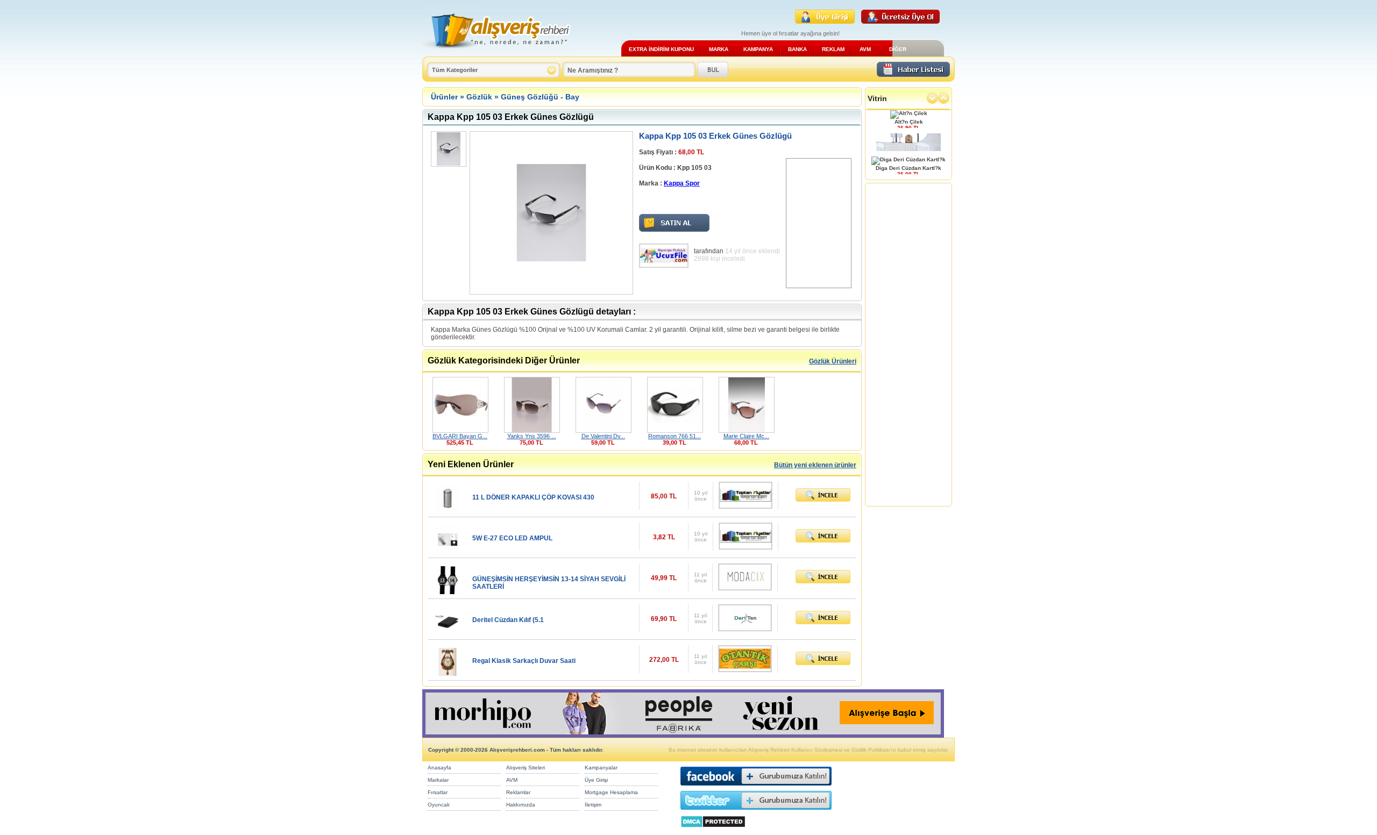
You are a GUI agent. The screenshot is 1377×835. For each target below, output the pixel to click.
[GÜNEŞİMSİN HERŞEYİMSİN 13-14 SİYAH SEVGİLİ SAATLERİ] (448, 591)
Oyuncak (439, 805)
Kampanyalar (601, 767)
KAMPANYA (758, 49)
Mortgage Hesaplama (611, 792)
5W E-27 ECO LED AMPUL (512, 538)
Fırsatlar (438, 792)
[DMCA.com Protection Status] (713, 830)
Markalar (438, 780)
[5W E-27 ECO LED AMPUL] (448, 550)
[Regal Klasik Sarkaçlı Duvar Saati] (448, 672)
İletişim (593, 805)
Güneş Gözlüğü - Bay (540, 96)
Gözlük (479, 96)
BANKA (797, 49)
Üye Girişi (596, 780)
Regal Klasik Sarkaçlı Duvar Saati (524, 661)
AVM (865, 49)
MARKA (718, 49)
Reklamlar (518, 792)
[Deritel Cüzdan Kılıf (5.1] (448, 632)
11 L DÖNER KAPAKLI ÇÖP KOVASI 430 (533, 497)
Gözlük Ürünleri (832, 361)
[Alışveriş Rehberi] (496, 52)
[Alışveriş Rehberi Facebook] (756, 788)
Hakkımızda (520, 805)
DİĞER (897, 49)
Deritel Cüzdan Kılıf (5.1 (508, 620)
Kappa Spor (682, 183)
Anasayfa (439, 767)
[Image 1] (447, 149)
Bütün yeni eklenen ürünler (815, 465)
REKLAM (833, 49)
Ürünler (444, 96)
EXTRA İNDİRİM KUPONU (661, 49)
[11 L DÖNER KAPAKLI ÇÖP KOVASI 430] (448, 509)
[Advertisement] (818, 223)
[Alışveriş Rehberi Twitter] (756, 812)
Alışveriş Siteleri (525, 767)
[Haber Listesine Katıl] (913, 73)
